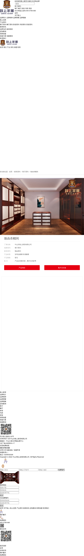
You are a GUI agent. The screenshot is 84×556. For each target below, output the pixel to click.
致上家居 (3, 392)
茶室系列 (29, 24)
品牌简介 (3, 17)
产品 (8, 47)
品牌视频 (23, 17)
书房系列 (23, 24)
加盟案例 (10, 36)
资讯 (12, 47)
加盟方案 (3, 36)
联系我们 (3, 38)
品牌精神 (10, 17)
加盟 (15, 47)
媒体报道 (10, 29)
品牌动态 (3, 29)
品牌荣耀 (16, 17)
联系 (19, 47)
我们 (5, 47)
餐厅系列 (10, 24)
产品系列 (3, 22)
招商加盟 (3, 33)
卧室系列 (16, 24)
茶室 (30, 8)
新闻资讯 (3, 27)
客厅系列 (3, 24)
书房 (26, 8)
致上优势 (3, 20)
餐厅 (19, 8)
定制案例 (3, 31)
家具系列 (17, 171)
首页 (16, 13)
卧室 (23, 8)
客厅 (16, 8)
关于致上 (18, 15)
